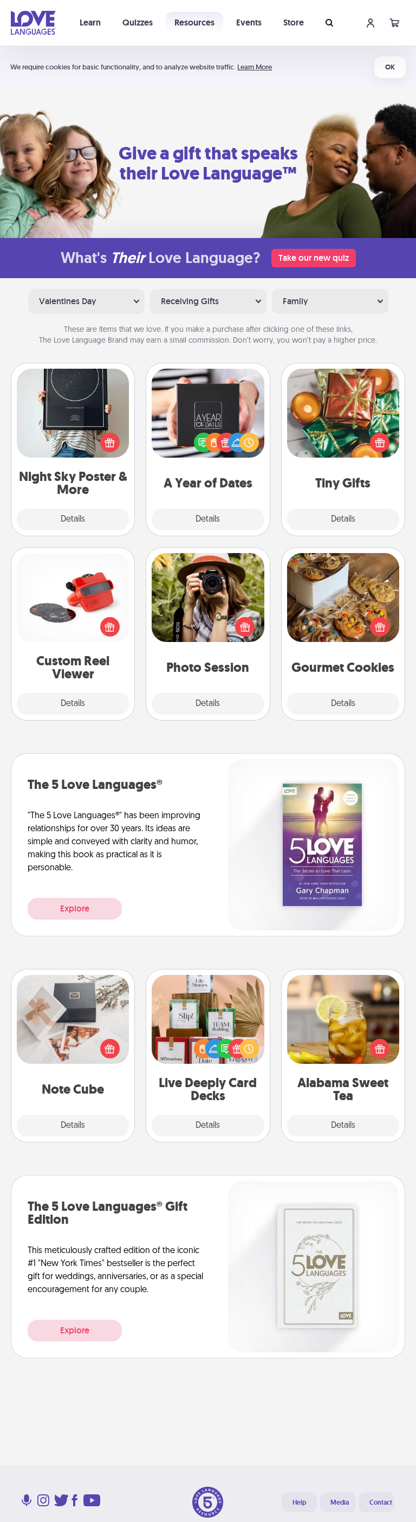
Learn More (254, 67)
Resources (194, 22)
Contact (380, 1502)
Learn (90, 22)
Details (73, 519)
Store (293, 22)
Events (249, 22)
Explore (74, 908)
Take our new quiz (313, 258)
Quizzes (137, 22)
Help (299, 1502)
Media (339, 1502)
